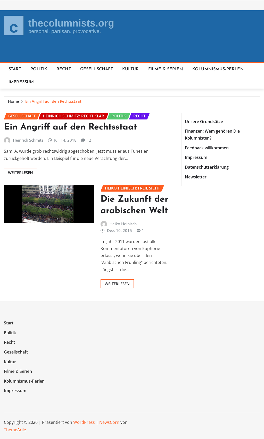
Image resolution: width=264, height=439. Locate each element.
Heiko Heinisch (123, 223)
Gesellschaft (96, 69)
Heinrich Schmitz (28, 140)
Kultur (130, 69)
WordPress (84, 422)
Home (13, 101)
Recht (63, 69)
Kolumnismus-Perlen (218, 69)
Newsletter (196, 177)
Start (15, 69)
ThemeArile (15, 430)
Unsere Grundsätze (204, 121)
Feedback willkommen (207, 148)
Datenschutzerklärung (207, 167)
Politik (38, 69)
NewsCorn (109, 422)
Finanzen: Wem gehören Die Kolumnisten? (212, 134)
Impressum (21, 82)
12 (89, 140)
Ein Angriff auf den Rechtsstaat (53, 101)
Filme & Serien (165, 69)
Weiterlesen (20, 172)
